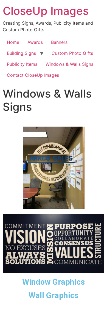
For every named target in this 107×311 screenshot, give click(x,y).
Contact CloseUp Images (33, 75)
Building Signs (21, 53)
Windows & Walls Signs (69, 64)
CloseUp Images (46, 11)
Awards (35, 42)
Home (13, 42)
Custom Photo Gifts (72, 53)
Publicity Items (22, 64)
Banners (59, 42)
